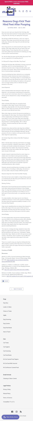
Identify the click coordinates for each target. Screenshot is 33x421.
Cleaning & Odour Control (10, 378)
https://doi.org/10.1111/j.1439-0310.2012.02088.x (16, 269)
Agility (4, 315)
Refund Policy (6, 393)
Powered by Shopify (21, 415)
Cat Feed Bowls (7, 355)
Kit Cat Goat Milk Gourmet (10, 363)
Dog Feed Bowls (7, 327)
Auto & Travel (6, 331)
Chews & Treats (7, 311)
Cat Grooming (7, 351)
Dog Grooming (7, 319)
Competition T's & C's (9, 401)
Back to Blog (17, 289)
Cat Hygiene (6, 347)
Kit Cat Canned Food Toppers (11, 359)
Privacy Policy (7, 389)
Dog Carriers (6, 323)
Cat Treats (6, 342)
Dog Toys (5, 303)
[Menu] (30, 11)
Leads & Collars (7, 307)
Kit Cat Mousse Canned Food (11, 367)
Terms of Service (7, 397)
